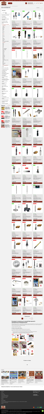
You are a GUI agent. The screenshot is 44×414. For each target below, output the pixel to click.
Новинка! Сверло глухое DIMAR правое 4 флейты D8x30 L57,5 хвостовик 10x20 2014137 (37, 44)
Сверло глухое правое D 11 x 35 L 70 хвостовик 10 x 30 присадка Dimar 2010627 (27, 310)
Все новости (9, 105)
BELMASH (3, 27)
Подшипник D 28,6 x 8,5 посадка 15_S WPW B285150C (27, 291)
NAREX (3, 44)
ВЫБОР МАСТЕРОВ (4, 17)
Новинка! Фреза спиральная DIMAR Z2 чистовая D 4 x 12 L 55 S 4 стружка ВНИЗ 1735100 (27, 198)
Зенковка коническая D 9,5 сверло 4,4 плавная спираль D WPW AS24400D (27, 273)
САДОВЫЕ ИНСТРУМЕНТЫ (5, 103)
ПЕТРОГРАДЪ (3, 25)
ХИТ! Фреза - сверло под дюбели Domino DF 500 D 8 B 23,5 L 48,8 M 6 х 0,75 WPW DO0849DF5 (37, 292)
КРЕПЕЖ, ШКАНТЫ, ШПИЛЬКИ (4, 93)
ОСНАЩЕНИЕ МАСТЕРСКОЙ (5, 69)
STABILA (3, 52)
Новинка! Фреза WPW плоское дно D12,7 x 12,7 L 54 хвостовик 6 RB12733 (27, 141)
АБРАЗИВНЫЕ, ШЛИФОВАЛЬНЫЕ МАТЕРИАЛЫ (4, 89)
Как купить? (2, 393)
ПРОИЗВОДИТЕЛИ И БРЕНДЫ (7, 6)
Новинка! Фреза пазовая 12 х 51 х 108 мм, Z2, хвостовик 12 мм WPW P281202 (27, 24)
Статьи (22, 0)
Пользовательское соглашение (4, 396)
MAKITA (3, 40)
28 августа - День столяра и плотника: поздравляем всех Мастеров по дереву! (7, 108)
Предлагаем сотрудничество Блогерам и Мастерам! (21, 379)
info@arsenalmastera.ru (31, 3)
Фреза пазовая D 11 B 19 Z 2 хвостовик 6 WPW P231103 (15, 235)
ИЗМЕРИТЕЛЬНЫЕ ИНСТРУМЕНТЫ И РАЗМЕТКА (5, 73)
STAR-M (3, 53)
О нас (17, 0)
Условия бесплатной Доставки (4, 402)
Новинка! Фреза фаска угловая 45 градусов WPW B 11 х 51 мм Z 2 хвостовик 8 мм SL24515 (37, 122)
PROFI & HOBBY (4, 49)
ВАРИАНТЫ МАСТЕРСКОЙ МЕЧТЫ (5, 22)
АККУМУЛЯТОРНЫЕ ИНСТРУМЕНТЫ (4, 75)
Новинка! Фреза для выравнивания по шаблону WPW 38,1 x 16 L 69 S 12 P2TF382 (16, 178)
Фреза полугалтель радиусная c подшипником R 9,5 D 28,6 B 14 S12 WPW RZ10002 (37, 310)
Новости (7, 0)
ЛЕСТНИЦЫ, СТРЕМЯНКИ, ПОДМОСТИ (5, 101)
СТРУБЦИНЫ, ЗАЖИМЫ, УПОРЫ (5, 81)
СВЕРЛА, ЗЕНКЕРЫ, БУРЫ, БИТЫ (5, 86)
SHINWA (3, 50)
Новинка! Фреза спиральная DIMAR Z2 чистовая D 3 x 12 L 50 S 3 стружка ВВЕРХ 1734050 (16, 198)
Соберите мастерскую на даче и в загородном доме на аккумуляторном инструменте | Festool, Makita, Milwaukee (5, 380)
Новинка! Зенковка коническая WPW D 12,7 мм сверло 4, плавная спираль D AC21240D (27, 82)
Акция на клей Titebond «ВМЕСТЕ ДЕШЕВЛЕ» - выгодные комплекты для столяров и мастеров (7, 125)
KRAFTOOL (3, 39)
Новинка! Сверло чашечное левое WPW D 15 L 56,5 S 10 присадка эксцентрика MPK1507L (37, 178)
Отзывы (19, 0)
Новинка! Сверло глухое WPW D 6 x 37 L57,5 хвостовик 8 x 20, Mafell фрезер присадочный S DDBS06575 (27, 160)
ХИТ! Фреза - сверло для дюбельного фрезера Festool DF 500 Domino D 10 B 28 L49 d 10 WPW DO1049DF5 (16, 310)
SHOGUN (3, 51)
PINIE (3, 47)
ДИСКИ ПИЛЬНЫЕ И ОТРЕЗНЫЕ (4, 83)
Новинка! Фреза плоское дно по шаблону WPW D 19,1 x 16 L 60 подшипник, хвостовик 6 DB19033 (37, 198)
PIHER (3, 46)
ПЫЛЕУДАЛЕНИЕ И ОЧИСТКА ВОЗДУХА (5, 98)
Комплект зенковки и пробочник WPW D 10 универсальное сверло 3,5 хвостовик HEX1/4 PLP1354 (37, 63)
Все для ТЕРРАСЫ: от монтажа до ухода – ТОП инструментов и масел (13, 380)
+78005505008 (35, 394)
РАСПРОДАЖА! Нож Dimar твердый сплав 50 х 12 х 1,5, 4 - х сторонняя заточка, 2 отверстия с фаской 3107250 (27, 179)
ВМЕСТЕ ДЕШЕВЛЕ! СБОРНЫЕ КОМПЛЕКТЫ (5, 19)
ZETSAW (3, 64)
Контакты (15, 0)
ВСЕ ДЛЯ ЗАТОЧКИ (4, 96)
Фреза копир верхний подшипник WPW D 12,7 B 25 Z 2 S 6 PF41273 (37, 159)
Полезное (2, 399)
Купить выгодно (3, 394)
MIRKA (3, 43)
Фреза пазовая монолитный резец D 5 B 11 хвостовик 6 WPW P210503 (37, 216)
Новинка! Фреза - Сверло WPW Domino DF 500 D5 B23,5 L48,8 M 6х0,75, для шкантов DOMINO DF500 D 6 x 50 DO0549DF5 (27, 44)
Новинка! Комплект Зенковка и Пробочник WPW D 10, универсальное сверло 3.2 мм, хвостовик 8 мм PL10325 (15, 25)
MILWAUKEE (3, 42)
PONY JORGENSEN (4, 48)
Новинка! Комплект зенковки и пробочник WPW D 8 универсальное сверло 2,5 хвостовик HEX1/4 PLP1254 (16, 82)
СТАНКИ (3, 66)
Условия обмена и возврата (4, 397)
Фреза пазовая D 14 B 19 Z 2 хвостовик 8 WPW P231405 (36, 235)
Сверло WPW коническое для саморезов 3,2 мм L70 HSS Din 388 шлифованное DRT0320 (16, 63)
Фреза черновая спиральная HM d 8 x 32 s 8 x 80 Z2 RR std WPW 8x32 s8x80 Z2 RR (37, 253)
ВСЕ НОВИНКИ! (4, 16)
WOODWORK (3, 63)
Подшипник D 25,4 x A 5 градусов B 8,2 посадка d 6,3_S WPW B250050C (16, 291)
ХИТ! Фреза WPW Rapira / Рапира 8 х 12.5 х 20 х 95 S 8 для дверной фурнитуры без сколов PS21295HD (16, 141)
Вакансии (2, 398)
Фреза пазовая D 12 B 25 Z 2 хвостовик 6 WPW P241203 (15, 253)
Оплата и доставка (11, 0)
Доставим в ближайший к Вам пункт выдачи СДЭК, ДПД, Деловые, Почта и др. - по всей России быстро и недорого (14, 401)
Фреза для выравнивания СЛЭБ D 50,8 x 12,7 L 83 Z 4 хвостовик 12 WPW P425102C (27, 217)
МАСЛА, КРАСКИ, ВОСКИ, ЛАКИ (5, 91)
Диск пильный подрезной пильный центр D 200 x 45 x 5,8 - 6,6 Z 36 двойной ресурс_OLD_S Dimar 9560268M (16, 273)
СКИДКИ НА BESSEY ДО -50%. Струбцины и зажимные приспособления (7, 121)
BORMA (3, 29)
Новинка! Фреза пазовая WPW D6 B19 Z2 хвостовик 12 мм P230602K (37, 24)
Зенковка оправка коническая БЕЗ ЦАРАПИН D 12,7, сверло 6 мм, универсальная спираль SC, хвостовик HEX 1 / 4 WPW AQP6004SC (27, 254)
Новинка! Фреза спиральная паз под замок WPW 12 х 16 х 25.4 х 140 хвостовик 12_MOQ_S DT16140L (16, 122)
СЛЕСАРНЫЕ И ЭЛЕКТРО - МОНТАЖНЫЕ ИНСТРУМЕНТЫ (5, 79)
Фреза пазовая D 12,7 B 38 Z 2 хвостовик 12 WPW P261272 (26, 235)
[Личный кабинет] (34, 3)
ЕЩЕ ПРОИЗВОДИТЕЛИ (5, 65)
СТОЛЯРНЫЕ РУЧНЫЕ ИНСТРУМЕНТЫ (4, 71)
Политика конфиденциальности (4, 395)
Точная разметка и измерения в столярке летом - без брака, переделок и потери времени (30, 380)
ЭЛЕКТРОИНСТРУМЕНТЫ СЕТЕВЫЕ (5, 77)
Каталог (5, 0)
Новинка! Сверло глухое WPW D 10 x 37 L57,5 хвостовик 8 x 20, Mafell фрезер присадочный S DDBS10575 (37, 141)
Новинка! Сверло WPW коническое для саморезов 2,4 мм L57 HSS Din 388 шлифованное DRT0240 (27, 63)
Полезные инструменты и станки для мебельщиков (38, 379)
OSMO (3, 45)
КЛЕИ (2, 95)
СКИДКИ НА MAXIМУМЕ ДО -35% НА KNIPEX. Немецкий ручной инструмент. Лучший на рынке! (7, 112)
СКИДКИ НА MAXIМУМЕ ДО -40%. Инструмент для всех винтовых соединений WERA (7, 117)
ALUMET (3, 26)
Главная (2, 0)
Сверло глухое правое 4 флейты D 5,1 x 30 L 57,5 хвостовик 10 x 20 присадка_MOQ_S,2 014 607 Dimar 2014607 (37, 273)
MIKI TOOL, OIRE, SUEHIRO (5, 41)
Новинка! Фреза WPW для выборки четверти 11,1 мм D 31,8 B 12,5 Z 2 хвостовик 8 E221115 (16, 217)
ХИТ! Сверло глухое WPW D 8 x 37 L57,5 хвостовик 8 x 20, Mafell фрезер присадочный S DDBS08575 (16, 160)
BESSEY (3, 28)
